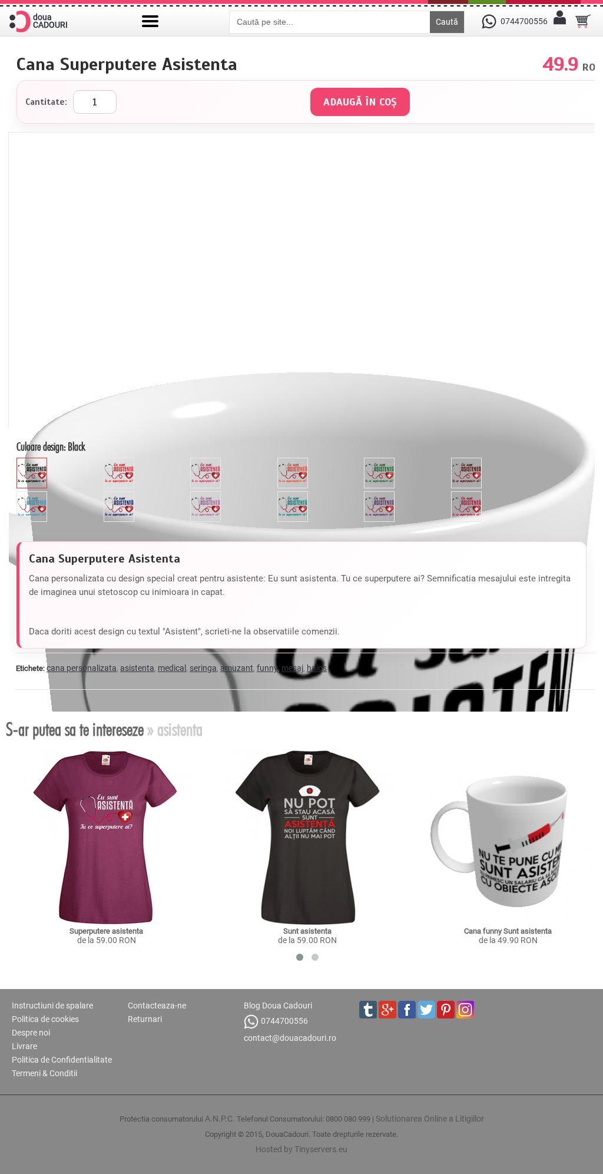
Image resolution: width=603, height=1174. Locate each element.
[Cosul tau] (583, 21)
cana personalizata (82, 668)
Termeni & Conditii (44, 1073)
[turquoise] (294, 496)
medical (172, 668)
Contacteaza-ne (157, 1005)
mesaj (292, 668)
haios (317, 668)
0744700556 (284, 1021)
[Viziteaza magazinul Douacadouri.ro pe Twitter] (426, 1009)
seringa (203, 668)
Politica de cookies (45, 1019)
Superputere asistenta (106, 931)
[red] (120, 462)
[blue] (33, 496)
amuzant (236, 668)
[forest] (380, 462)
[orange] (294, 462)
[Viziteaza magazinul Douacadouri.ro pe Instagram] (465, 1009)
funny (267, 668)
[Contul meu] (559, 21)
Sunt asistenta (307, 931)
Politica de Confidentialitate (62, 1059)
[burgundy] (468, 496)
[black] (33, 462)
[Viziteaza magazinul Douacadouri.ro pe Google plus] (387, 1009)
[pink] (207, 462)
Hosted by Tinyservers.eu (301, 1149)
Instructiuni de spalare (52, 1005)
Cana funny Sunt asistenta (508, 931)
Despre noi (31, 1032)
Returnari (145, 1019)
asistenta (137, 668)
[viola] (380, 496)
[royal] (120, 496)
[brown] (468, 462)
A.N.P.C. (220, 1118)
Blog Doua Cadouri (278, 1005)
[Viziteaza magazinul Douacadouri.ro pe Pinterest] (446, 1009)
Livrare (24, 1046)
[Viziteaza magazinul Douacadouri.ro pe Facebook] (407, 1009)
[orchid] (207, 496)
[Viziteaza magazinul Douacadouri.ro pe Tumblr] (368, 1009)
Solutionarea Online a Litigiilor (430, 1118)
